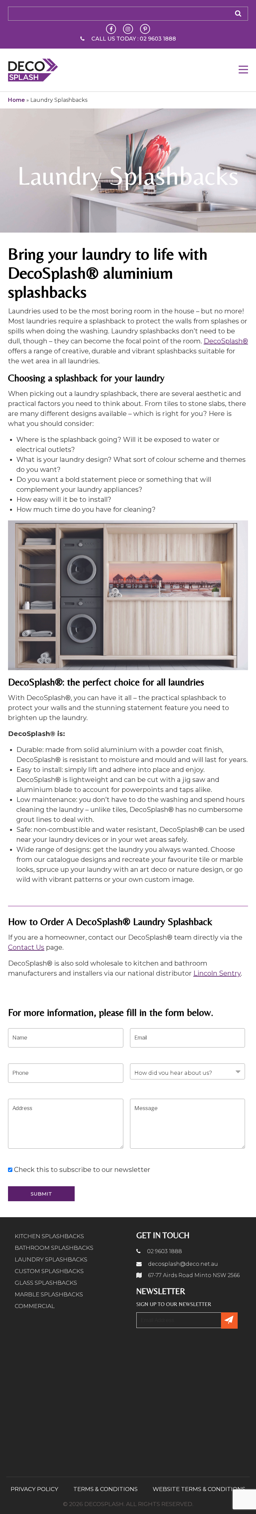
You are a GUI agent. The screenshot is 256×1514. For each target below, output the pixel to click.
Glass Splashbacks (46, 1282)
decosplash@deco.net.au (182, 1264)
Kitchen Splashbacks (49, 1236)
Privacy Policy (34, 1489)
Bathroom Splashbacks (54, 1247)
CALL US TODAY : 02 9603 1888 (133, 39)
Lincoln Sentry (217, 973)
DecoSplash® (226, 341)
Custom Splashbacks (49, 1271)
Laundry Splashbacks (51, 1259)
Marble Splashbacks (49, 1294)
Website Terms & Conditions (199, 1489)
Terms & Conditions (105, 1489)
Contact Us (26, 947)
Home (16, 100)
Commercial (35, 1306)
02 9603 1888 (164, 1251)
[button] (243, 69)
